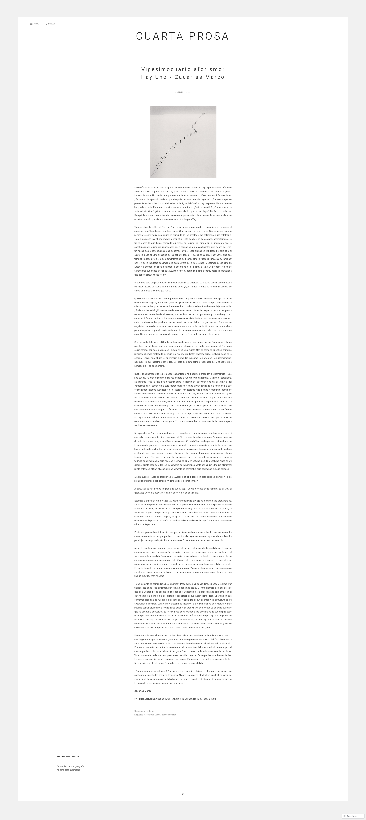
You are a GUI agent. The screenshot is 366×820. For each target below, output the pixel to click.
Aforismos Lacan (152, 714)
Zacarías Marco (169, 714)
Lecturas (150, 711)
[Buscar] (45, 24)
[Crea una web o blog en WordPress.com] (183, 795)
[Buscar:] (61, 23)
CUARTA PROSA (183, 36)
